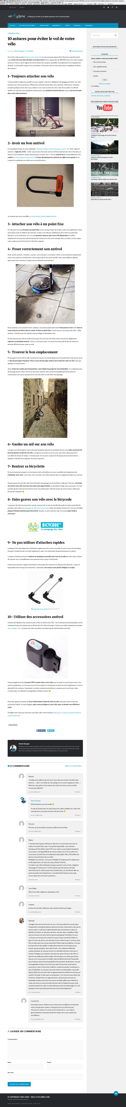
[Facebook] (104, 7)
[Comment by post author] (22, 798)
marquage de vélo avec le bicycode (36, 508)
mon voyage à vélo (14, 628)
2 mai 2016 (29, 51)
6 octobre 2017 (37, 815)
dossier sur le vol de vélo (33, 57)
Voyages (77, 25)
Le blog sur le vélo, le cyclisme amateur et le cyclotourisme (48, 17)
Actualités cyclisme (27, 25)
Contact (21, 7)
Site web (11, 1072)
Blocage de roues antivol (40, 609)
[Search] (116, 7)
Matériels (56, 25)
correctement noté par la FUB (25, 157)
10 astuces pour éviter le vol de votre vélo (41, 41)
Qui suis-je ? (13, 7)
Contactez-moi (26, 1103)
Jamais (95, 76)
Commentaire (13, 1039)
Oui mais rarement (99, 71)
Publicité (36, 1103)
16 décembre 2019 (38, 1019)
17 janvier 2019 (35, 992)
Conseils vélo (14, 33)
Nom (10, 1062)
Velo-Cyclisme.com (40, 1097)
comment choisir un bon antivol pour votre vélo (52, 149)
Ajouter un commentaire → (74, 766)
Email (49, 1062)
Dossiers (88, 25)
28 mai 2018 (33, 879)
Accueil (12, 25)
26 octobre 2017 (35, 831)
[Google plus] (112, 7)
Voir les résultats (105, 84)
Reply (79, 792)
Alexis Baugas (19, 51)
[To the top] (116, 1093)
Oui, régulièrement (100, 67)
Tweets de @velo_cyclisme (100, 96)
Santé (67, 25)
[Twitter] (108, 7)
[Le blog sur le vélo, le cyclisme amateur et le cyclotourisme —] (17, 16)
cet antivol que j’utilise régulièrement (42, 216)
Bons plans (44, 25)
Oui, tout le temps (99, 62)
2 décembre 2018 (35, 912)
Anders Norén (23, 1099)
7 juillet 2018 (34, 896)
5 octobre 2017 (35, 792)
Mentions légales (14, 1103)
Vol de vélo (13, 725)
